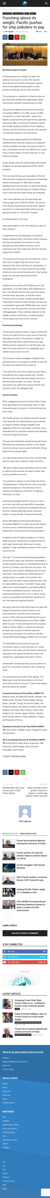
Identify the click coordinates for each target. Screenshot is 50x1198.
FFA (4, 1162)
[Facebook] (5, 37)
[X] (11, 37)
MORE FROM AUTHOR (28, 834)
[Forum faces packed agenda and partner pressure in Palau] (9, 843)
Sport (5, 1099)
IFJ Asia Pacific (8, 1181)
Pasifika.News (8, 1102)
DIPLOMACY (7, 871)
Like (44, 951)
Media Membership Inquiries (15, 1061)
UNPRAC (6, 1121)
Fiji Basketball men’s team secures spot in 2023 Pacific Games (13, 790)
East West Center (10, 1140)
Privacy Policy (8, 1069)
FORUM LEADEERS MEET (8, 846)
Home (5, 9)
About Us (6, 1065)
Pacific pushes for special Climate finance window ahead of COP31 (32, 855)
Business (6, 1095)
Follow (43, 957)
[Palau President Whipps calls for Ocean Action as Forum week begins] (8, 1017)
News (27, 13)
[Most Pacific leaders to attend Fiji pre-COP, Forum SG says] (9, 880)
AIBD (5, 1188)
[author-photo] (25, 818)
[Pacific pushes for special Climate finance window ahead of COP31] (9, 855)
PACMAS (6, 1147)
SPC (4, 1169)
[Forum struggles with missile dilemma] (9, 868)
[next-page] (8, 916)
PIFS (4, 1117)
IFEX (4, 1136)
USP (4, 1166)
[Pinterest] (16, 37)
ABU (4, 1185)
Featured (6, 895)
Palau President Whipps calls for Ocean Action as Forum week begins (31, 1017)
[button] (4, 3)
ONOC (5, 1173)
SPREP (5, 1144)
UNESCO (6, 1177)
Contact (6, 1058)
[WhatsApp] (22, 37)
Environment (13, 9)
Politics (33, 13)
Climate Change (26, 9)
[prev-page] (4, 916)
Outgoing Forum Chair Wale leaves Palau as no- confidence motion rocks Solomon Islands (30, 1003)
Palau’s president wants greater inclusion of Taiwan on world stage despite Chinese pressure (36, 792)
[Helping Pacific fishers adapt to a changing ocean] (9, 892)
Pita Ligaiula (9, 31)
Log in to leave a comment (25, 933)
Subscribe (42, 962)
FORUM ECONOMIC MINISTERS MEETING (28, 1022)
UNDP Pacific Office (11, 1124)
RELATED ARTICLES (10, 834)
